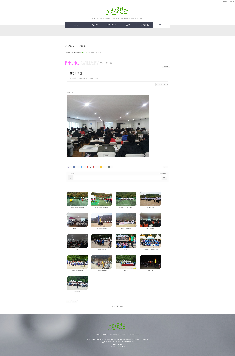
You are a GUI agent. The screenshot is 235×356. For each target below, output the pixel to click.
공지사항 (68, 52)
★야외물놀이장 (129, 334)
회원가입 (231, 2)
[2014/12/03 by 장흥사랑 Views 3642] (150, 199)
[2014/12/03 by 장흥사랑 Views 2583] (150, 220)
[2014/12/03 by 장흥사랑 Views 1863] (150, 262)
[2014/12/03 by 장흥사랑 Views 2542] (101, 262)
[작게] (159, 84)
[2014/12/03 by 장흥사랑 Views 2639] (101, 220)
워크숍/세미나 (105, 334)
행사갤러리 (81, 46)
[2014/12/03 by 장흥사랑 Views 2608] (77, 262)
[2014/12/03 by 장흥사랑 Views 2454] (126, 220)
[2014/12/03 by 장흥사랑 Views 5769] (126, 241)
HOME (98, 334)
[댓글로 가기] (167, 84)
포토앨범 (91, 52)
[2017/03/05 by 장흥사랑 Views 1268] (101, 199)
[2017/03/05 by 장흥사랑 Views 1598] (77, 199)
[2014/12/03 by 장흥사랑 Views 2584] (77, 220)
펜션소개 (122, 334)
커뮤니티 (70, 46)
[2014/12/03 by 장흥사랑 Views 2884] (126, 262)
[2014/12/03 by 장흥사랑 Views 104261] (150, 241)
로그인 (225, 2)
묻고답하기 (99, 52)
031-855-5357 (118, 344)
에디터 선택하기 (163, 173)
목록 (70, 167)
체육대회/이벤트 (114, 334)
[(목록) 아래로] (164, 84)
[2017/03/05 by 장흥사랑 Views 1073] (126, 199)
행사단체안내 (75, 52)
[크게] (157, 84)
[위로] (162, 84)
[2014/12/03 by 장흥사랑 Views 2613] (101, 241)
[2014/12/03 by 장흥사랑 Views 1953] (77, 283)
